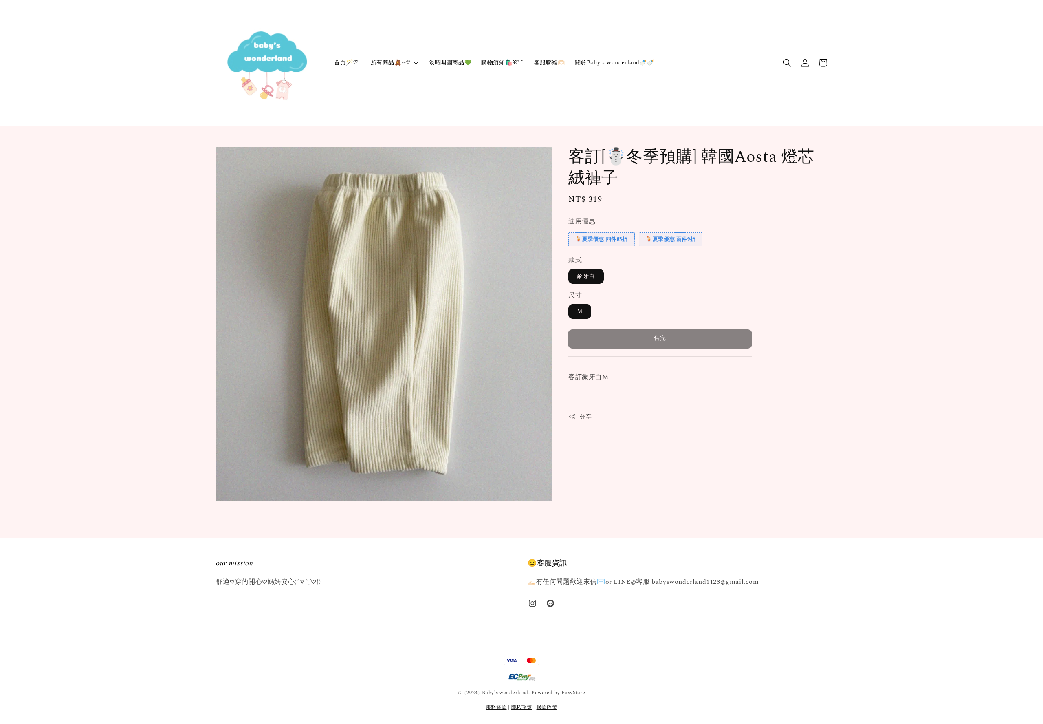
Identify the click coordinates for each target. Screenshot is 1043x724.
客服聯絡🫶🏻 (549, 62)
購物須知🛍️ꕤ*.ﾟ (502, 62)
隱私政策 (521, 707)
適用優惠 (581, 221)
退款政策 (547, 707)
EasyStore (573, 693)
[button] (787, 63)
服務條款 (496, 707)
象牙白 (586, 276)
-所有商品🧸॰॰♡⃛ (389, 62)
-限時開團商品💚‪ (448, 62)
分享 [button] (586, 416)
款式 (575, 260)
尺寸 (575, 295)
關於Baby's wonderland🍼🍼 (614, 62)
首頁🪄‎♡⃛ (346, 62)
